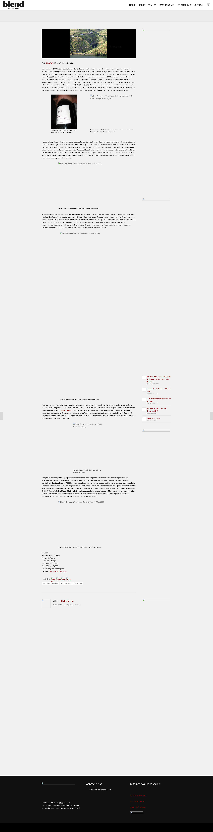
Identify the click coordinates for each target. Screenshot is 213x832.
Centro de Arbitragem (138, 807)
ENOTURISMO (184, 5)
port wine (68, 583)
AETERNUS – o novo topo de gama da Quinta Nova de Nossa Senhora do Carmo (159, 379)
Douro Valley (46, 583)
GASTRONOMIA (166, 5)
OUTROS (198, 5)
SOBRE (142, 5)
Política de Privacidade (138, 796)
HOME (132, 5)
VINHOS (152, 5)
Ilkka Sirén (50, 63)
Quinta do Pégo (65, 410)
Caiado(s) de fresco (153, 418)
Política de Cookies (137, 801)
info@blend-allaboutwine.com (100, 789)
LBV (62, 583)
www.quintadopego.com (57, 571)
